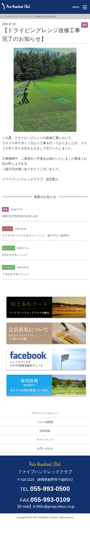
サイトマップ (45, 439)
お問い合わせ (45, 448)
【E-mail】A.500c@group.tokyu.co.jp (45, 507)
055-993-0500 (50, 488)
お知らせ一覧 (12, 16)
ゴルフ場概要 (45, 422)
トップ (2, 16)
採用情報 (45, 430)
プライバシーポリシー (45, 413)
